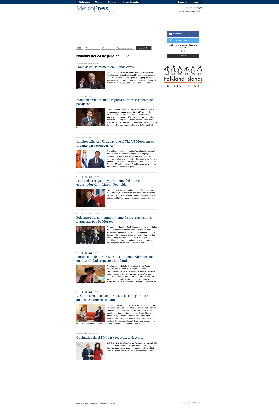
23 (82, 63)
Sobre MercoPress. (82, 403)
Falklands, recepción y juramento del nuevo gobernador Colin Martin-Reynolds (108, 183)
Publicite (112, 403)
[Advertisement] (116, 32)
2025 (90, 63)
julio (86, 63)
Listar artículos (143, 48)
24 (183, 11)
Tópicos (98, 2)
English (200, 8)
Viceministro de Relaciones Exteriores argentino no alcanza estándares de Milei (113, 298)
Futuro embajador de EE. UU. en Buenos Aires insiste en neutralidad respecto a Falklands (114, 259)
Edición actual (84, 2)
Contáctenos (103, 403)
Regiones (112, 2)
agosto (188, 11)
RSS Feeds (93, 403)
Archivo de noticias (131, 2)
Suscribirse (183, 56)
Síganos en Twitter (180, 40)
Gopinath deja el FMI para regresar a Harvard (109, 337)
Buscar (181, 2)
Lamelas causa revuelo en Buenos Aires (105, 67)
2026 (193, 11)
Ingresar (194, 2)
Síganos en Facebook (181, 34)
